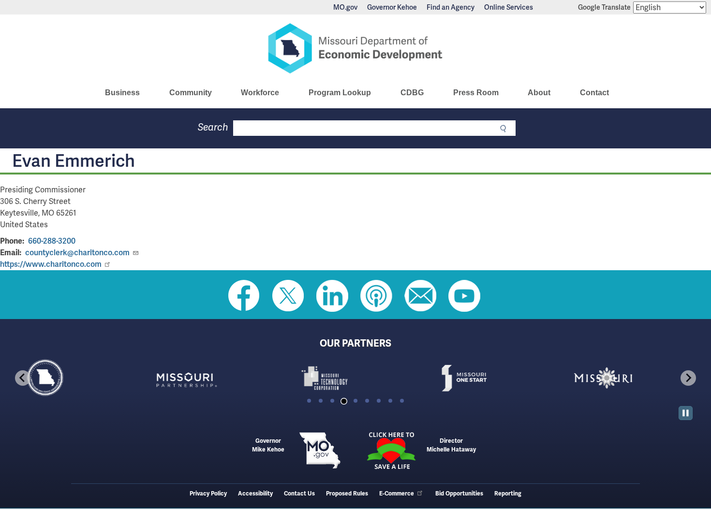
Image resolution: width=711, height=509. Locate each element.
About (539, 92)
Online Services (508, 7)
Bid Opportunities (459, 493)
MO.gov (345, 7)
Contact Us (299, 493)
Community (190, 92)
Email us (420, 296)
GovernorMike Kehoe (268, 445)
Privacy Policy (208, 493)
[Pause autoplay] (686, 413)
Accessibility (255, 493)
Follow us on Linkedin (332, 296)
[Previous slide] (22, 378)
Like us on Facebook (244, 296)
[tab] (309, 401)
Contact (594, 92)
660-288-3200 (51, 241)
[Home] (355, 48)
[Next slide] (688, 378)
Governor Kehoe (392, 7)
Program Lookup (340, 92)
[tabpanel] (77, 378)
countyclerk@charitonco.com (77, 252)
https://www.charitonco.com (51, 264)
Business (122, 92)
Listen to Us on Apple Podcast (376, 296)
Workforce (260, 92)
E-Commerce (396, 493)
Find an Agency (450, 7)
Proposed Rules (347, 493)
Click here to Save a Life (391, 450)
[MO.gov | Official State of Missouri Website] (320, 450)
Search (213, 127)
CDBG (412, 92)
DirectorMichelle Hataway (451, 445)
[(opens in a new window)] (216, 378)
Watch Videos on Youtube (464, 296)
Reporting (507, 493)
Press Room (476, 92)
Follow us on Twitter (288, 296)
